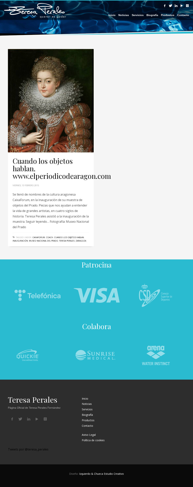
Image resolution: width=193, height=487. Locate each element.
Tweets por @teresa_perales (28, 449)
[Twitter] (170, 5)
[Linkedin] (176, 5)
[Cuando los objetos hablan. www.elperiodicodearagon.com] (50, 100)
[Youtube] (182, 5)
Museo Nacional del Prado (43, 240)
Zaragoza (81, 240)
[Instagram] (187, 5)
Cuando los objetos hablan (69, 237)
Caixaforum (38, 237)
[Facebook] (165, 5)
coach (49, 237)
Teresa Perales (66, 240)
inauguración (20, 240)
